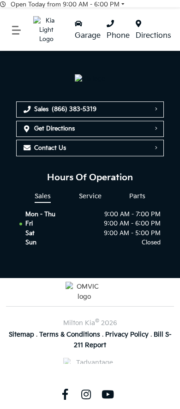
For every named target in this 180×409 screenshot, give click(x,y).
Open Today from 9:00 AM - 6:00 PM (65, 4)
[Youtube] (107, 394)
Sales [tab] (43, 196)
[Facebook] (65, 394)
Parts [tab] (137, 196)
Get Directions (54, 128)
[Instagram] (86, 394)
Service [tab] (90, 196)
